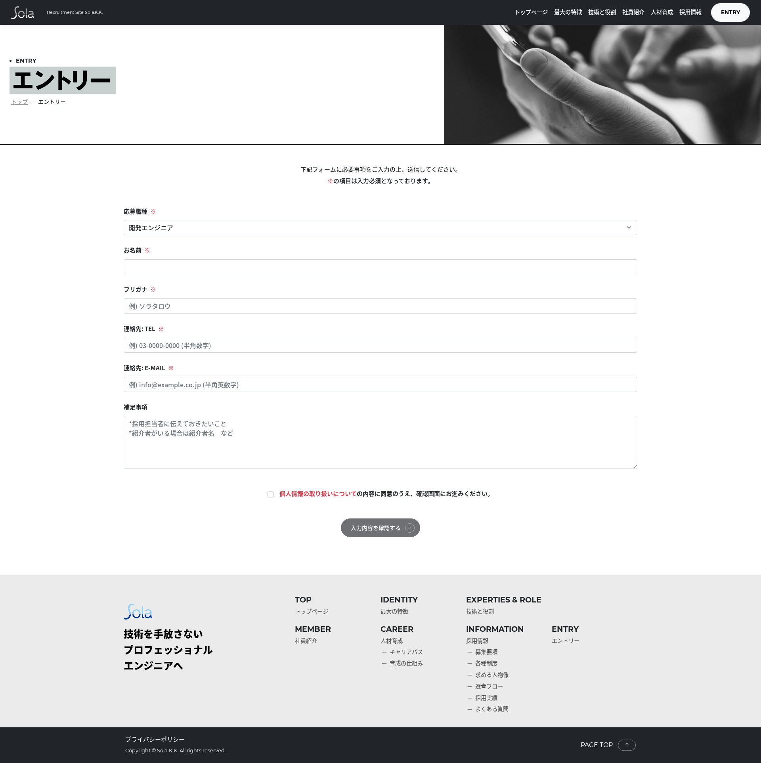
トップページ (531, 12)
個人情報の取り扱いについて (318, 493)
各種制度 (486, 663)
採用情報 (690, 12)
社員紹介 (633, 12)
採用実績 (486, 697)
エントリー (565, 640)
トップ (19, 101)
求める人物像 (492, 674)
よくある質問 (492, 708)
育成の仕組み (406, 663)
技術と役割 (602, 12)
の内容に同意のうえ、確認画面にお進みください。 (386, 493)
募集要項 (486, 651)
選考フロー (489, 686)
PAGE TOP (597, 745)
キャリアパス (406, 651)
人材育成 (662, 12)
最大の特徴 (568, 12)
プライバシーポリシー (155, 739)
